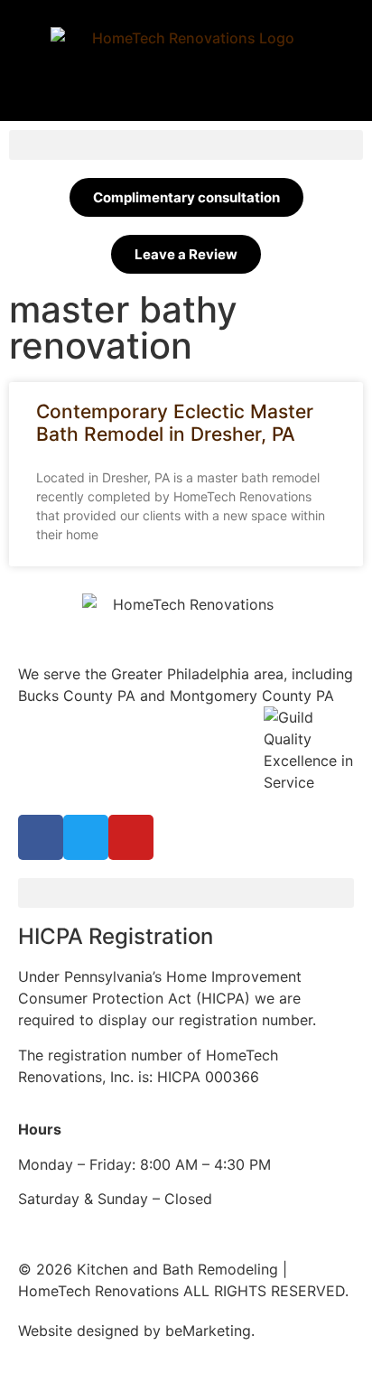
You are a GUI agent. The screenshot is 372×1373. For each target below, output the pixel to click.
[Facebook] (40, 837)
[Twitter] (85, 837)
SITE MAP (292, 1331)
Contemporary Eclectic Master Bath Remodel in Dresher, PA (174, 422)
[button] (186, 145)
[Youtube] (130, 837)
